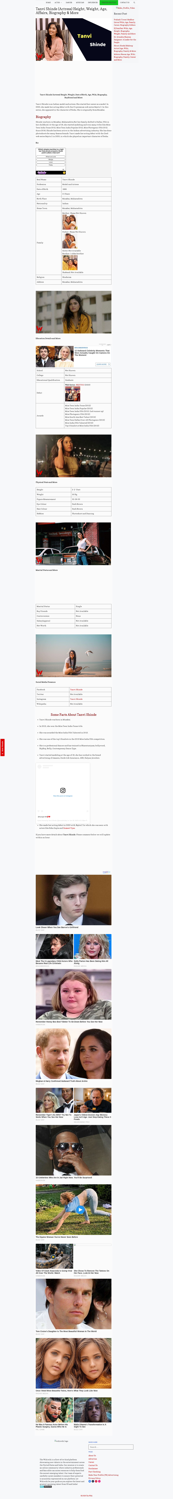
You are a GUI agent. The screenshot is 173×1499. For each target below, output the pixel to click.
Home (48, 3)
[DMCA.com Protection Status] (46, 1487)
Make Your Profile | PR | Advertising (103, 1475)
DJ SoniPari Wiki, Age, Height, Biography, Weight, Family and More (125, 31)
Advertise (93, 1459)
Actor (57, 3)
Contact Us (124, 3)
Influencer (93, 3)
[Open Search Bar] (134, 2)
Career (91, 1462)
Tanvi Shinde (76, 690)
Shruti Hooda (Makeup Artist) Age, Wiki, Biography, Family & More (125, 48)
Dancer (69, 3)
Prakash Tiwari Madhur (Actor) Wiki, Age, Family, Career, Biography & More (125, 22)
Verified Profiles (109, 3)
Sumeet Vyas (69, 828)
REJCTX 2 (80, 385)
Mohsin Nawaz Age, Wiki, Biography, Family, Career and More (125, 57)
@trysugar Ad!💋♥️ (44, 816)
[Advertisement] (73, 78)
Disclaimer (93, 1468)
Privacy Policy (95, 1478)
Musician (80, 3)
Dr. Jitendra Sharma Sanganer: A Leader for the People (125, 39)
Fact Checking (95, 1472)
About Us (92, 1456)
